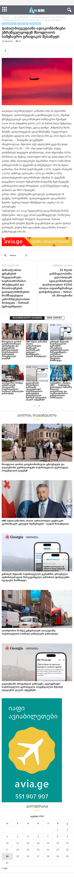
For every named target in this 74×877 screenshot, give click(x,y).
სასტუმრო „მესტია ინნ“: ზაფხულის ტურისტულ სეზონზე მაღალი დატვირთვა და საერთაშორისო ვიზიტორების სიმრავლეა (61, 390)
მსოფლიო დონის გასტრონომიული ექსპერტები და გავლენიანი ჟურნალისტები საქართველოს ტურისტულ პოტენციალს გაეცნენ (11, 350)
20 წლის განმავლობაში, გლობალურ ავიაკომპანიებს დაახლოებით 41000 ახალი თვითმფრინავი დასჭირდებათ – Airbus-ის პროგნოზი (55, 283)
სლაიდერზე (35, 24)
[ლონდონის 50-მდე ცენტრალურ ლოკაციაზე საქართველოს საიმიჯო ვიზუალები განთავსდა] (13, 373)
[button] (68, 10)
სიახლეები (23, 24)
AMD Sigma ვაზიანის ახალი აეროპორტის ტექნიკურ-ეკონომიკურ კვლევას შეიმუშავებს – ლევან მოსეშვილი (36, 349)
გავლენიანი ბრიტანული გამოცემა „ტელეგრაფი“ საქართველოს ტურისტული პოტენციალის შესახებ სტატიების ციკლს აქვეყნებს (36, 391)
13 (38, 843)
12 (28, 843)
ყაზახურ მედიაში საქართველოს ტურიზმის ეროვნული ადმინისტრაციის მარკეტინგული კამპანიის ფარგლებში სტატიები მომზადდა (59, 351)
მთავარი (6, 17)
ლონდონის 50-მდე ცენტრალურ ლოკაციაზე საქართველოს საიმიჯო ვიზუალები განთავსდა (13, 388)
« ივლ (5, 868)
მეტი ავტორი (54, 318)
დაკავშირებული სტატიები (27, 318)
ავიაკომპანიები (21, 17)
